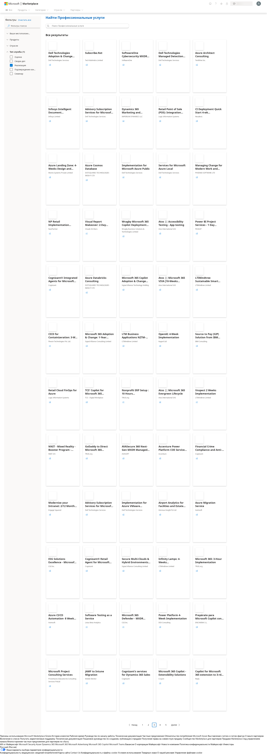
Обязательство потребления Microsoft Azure (186, 736)
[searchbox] (25, 26)
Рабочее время (77, 736)
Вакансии (129, 744)
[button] (47, 26)
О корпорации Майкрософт (148, 744)
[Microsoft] (11, 3)
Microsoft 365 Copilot (99, 744)
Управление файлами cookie (188, 752)
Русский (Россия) (8, 747)
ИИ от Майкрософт (9, 744)
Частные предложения (153, 736)
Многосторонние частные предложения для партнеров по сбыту (38, 741)
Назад (134, 725)
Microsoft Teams (117, 744)
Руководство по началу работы (100, 736)
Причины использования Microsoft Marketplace (22, 736)
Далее (174, 725)
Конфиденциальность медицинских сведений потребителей (29, 752)
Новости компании (170, 744)
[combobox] (88, 26)
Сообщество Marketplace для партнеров (202, 738)
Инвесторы (228, 744)
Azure (38, 744)
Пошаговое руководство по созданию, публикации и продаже (112, 738)
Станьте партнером (254, 736)
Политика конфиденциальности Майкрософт (201, 744)
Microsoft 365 (61, 744)
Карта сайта (64, 752)
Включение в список (9, 738)
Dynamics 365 (48, 744)
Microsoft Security (27, 744)
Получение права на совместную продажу (162, 738)
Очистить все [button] (24, 20)
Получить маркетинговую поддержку (37, 738)
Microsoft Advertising (78, 744)
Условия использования (129, 752)
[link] (63, 66)
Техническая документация (128, 736)
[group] (49, 65)
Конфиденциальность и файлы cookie (99, 752)
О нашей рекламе (165, 752)
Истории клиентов (60, 736)
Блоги (48, 736)
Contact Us (75, 752)
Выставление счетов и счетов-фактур (226, 736)
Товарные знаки (149, 752)
